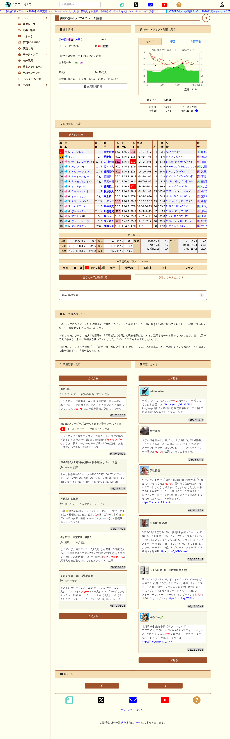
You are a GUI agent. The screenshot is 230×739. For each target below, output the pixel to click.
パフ (73, 156)
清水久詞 (204, 211)
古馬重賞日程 (94, 86)
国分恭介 (109, 221)
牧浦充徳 (204, 221)
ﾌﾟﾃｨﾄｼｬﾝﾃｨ (187, 181)
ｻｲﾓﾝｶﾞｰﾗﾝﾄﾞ (187, 161)
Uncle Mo (171, 166)
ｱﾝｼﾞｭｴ (179, 156)
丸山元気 (109, 225)
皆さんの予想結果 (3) (95, 277)
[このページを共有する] (206, 18)
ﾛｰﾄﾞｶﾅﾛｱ (171, 216)
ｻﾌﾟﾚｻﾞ (177, 151)
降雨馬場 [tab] (196, 41)
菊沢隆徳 (204, 181)
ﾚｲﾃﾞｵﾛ (170, 156)
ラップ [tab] (150, 41)
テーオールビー (80, 176)
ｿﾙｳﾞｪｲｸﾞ (183, 216)
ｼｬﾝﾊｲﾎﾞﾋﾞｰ (172, 201)
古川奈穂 (109, 161)
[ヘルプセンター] (178, 4)
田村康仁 (204, 151)
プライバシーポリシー (133, 710)
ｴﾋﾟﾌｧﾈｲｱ (171, 196)
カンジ (75, 166)
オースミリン (78, 196)
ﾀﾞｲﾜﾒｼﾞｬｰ (171, 161)
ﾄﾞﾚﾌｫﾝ (170, 171)
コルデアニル (78, 206)
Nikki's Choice (187, 166)
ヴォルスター (78, 211)
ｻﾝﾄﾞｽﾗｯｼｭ (185, 221)
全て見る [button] (93, 378)
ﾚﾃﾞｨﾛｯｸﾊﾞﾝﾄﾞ (186, 176)
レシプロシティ (80, 151)
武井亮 (204, 166)
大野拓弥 (109, 151)
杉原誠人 (109, 191)
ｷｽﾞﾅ (168, 151)
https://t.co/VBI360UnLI (179, 404)
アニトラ (76, 216)
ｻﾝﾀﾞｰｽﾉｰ (171, 176)
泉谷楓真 (109, 206)
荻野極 (107, 156)
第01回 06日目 (71, 39)
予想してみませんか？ (171, 277)
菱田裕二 (109, 186)
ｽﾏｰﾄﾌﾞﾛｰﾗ (186, 201)
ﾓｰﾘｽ (168, 206)
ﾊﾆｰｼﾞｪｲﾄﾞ (185, 191)
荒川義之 (204, 196)
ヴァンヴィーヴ (80, 221)
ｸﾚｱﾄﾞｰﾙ (180, 171)
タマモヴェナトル (81, 181)
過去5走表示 (76, 134)
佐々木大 (109, 166)
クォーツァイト (80, 191)
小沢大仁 (109, 201)
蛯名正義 (204, 186)
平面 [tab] (172, 41)
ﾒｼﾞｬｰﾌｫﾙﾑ (179, 225)
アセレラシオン (80, 171)
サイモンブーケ (80, 161)
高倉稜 (107, 196)
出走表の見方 (70, 295)
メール (137, 722)
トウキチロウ (78, 186)
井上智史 (204, 225)
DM (124, 722)
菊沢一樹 (109, 181)
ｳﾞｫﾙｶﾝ (184, 211)
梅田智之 (204, 161)
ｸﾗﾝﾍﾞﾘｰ (182, 186)
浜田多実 (204, 171)
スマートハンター (81, 201)
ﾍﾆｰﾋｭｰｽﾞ (171, 186)
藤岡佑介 (109, 171)
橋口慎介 (204, 156)
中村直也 (204, 201)
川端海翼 (109, 211)
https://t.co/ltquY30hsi (181, 598)
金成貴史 (204, 206)
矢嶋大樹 (204, 216)
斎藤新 (107, 176)
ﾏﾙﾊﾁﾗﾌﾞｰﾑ (184, 196)
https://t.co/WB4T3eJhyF (157, 641)
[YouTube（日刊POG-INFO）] (164, 5)
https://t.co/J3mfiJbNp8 (156, 502)
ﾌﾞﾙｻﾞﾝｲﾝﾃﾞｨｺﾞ (181, 206)
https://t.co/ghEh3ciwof (174, 551)
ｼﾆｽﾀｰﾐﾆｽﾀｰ (172, 181)
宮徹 (204, 176)
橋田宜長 (204, 191)
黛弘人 (107, 216)
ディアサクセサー (81, 225)
